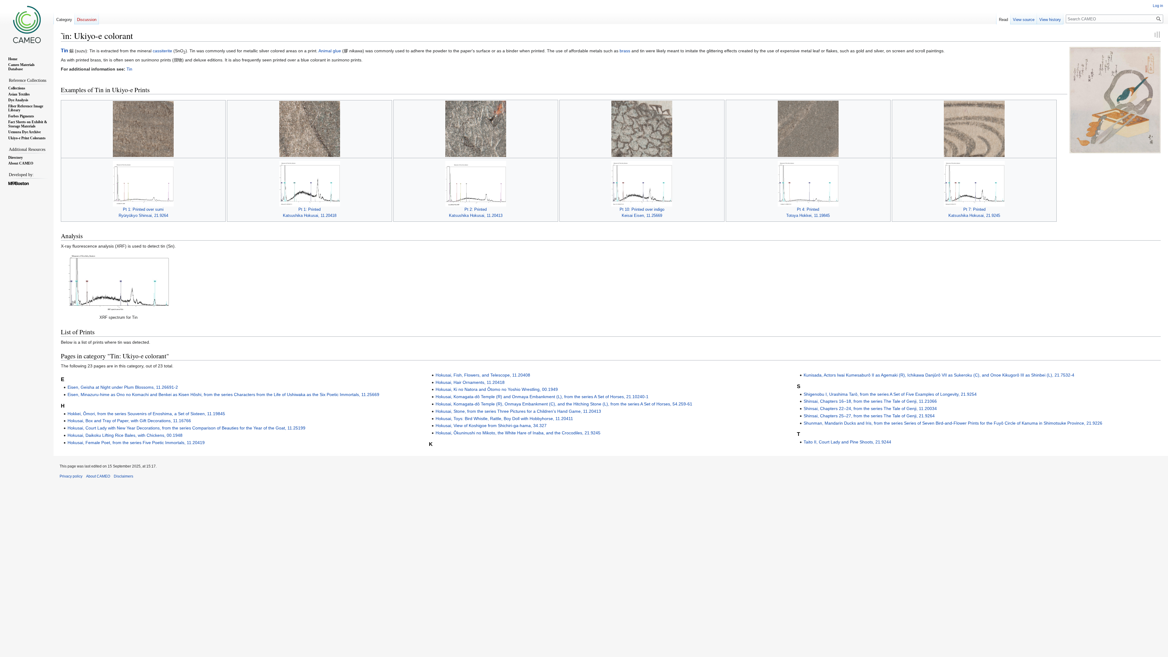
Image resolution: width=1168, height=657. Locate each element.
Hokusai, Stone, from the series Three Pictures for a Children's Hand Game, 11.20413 (518, 411)
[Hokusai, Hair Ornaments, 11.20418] (309, 129)
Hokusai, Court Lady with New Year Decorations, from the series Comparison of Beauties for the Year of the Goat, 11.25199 (186, 428)
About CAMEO (98, 476)
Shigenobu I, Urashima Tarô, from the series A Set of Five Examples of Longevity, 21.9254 (890, 394)
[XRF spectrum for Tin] (118, 282)
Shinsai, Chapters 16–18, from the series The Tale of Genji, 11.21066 (870, 401)
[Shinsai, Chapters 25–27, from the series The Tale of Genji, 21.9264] (143, 129)
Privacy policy (71, 476)
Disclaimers (123, 476)
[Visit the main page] (26, 24)
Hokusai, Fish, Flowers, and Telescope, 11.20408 (483, 375)
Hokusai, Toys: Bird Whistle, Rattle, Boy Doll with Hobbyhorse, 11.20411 (504, 418)
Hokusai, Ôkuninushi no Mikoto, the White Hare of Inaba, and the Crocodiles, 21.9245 (518, 432)
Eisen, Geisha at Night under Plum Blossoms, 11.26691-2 (123, 387)
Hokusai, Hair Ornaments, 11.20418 (470, 382)
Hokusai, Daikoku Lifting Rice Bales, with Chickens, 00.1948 (125, 435)
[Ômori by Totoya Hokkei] (1115, 99)
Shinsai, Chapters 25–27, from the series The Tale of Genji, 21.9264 (869, 415)
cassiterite (162, 50)
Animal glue (329, 50)
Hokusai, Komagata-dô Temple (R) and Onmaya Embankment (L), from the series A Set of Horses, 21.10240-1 (542, 396)
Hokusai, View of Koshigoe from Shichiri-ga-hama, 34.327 (491, 425)
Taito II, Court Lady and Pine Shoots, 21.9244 (847, 442)
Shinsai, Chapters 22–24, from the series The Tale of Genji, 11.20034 (870, 408)
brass (625, 50)
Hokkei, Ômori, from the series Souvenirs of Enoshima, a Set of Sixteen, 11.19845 (146, 413)
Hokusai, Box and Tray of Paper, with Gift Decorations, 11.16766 (129, 420)
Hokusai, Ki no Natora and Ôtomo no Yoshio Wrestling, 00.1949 (497, 389)
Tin (64, 50)
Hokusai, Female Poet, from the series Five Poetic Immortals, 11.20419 (136, 442)
